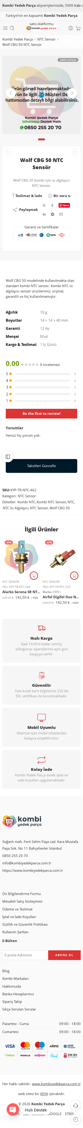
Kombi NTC (26, 502)
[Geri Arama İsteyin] (75, 1105)
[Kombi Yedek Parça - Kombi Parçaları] (41, 28)
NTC (71, 502)
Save (66, 205)
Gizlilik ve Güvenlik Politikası (25, 924)
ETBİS (69, 1114)
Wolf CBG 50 (60, 508)
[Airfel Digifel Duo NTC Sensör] (62, 557)
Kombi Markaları (15, 978)
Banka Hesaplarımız (18, 994)
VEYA (44, 1094)
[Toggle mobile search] (12, 28)
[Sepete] (78, 28)
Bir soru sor (63, 195)
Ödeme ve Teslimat (17, 909)
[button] (34, 575)
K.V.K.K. (38, 1114)
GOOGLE (54, 1114)
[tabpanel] (41, 96)
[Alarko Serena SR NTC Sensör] (21, 557)
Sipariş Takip (12, 1001)
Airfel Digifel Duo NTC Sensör (62, 597)
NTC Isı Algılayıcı (16, 508)
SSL (26, 1114)
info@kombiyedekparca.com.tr (26, 863)
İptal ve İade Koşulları (19, 917)
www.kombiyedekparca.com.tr (56, 1084)
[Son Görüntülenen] (75, 1119)
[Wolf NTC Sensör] (8, 152)
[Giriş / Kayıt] (71, 28)
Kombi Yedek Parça (17, 39)
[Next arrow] (72, 93)
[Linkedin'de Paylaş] (44, 214)
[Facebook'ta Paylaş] (52, 205)
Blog (5, 971)
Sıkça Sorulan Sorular (19, 1009)
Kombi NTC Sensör (51, 502)
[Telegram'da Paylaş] (52, 214)
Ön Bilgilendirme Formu (21, 894)
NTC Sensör (46, 39)
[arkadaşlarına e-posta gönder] (61, 214)
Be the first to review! (41, 413)
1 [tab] (42, 143)
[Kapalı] (78, 6)
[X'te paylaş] (44, 205)
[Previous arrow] (11, 93)
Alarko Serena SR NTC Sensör (21, 591)
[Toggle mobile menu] (5, 28)
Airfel (57, 592)
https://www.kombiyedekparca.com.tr (32, 870)
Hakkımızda (11, 986)
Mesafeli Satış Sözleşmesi (22, 901)
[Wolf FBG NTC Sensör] (75, 152)
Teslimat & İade (28, 195)
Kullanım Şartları (15, 932)
